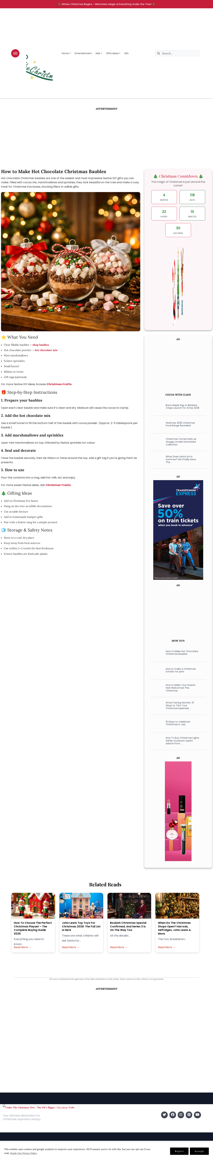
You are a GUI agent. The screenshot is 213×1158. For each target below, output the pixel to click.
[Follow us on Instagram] (181, 1114)
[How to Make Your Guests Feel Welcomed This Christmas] (156, 688)
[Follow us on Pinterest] (189, 1114)
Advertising (60, 1125)
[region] (106, 1150)
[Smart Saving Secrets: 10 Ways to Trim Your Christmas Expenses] (156, 705)
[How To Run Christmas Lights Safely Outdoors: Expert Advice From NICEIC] (156, 740)
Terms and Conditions (67, 1130)
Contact (58, 1120)
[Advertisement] (106, 135)
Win (126, 53)
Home (65, 53)
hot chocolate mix (46, 350)
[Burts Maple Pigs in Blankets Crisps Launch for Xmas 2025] (156, 406)
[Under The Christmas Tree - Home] (38, 1107)
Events (111, 1130)
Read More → (22, 947)
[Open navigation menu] (15, 53)
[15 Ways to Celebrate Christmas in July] (156, 723)
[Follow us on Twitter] (164, 1114)
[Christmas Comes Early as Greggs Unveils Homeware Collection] (156, 442)
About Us (59, 1115)
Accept (199, 1151)
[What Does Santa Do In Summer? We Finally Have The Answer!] (156, 459)
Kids (98, 53)
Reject (179, 1151)
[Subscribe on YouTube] (197, 1114)
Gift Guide (113, 1125)
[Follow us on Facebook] (172, 1114)
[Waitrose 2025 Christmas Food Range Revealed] (156, 424)
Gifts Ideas (112, 53)
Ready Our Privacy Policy (23, 1153)
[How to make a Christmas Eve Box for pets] (156, 670)
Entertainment (83, 53)
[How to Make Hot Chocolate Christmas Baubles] (156, 652)
